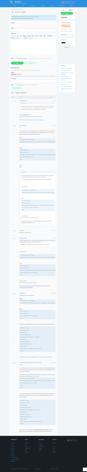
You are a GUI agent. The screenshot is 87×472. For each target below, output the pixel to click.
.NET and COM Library (15, 457)
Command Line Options (15, 459)
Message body (13, 33)
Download (43, 5)
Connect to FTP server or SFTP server (66, 82)
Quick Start (13, 443)
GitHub (40, 443)
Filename (12, 72)
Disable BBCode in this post (22, 58)
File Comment (13, 78)
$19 (61, 15)
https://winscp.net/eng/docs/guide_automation (29, 217)
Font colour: (13, 38)
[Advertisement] (67, 55)
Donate (67, 13)
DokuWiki (40, 448)
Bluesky (54, 448)
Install (52, 5)
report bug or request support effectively (31, 16)
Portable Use (13, 461)
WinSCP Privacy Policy (54, 468)
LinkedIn (54, 450)
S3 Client (12, 452)
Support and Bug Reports (18, 9)
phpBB (40, 450)
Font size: (25, 38)
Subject (12, 28)
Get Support (27, 443)
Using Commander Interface (65, 70)
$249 (69, 15)
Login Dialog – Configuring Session (66, 68)
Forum (72, 5)
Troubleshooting (28, 446)
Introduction (32, 5)
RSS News (54, 452)
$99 (67, 15)
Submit (17, 63)
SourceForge (41, 444)
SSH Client (13, 450)
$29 (63, 15)
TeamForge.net (41, 446)
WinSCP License (38, 468)
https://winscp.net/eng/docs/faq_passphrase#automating (33, 119)
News (23, 5)
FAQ (25, 444)
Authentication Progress (64, 76)
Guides (12, 444)
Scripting (12, 455)
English (71, 440)
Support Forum (27, 448)
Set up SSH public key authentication (66, 86)
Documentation (62, 5)
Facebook (54, 443)
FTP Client (13, 446)
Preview (31, 63)
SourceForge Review (64, 34)
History (26, 450)
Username (13, 22)
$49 (65, 15)
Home (15, 5)
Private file (27, 84)
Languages (13, 453)
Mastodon (54, 446)
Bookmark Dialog (63, 84)
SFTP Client (13, 448)
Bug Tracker (27, 452)
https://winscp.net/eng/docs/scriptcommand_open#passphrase (31, 116)
